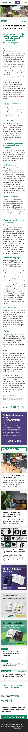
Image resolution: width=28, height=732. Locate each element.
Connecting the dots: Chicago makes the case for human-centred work (12, 653)
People (4, 649)
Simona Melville (23, 661)
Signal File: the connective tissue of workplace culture (13, 665)
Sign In (11, 2)
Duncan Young (23, 491)
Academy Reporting (22, 529)
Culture (5, 661)
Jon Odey (23, 21)
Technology (6, 671)
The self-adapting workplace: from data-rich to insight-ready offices (14, 675)
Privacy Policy (17, 728)
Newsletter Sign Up (14, 716)
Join (17, 2)
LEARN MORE (14, 441)
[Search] (22, 3)
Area (4, 21)
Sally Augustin (23, 649)
